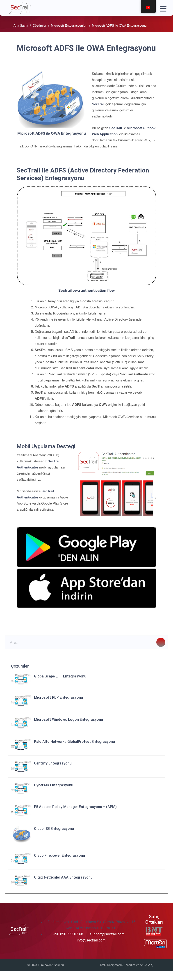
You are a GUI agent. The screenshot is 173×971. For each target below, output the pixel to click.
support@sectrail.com (107, 934)
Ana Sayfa (21, 25)
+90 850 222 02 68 (68, 934)
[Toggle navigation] (162, 8)
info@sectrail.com (91, 940)
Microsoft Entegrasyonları (69, 25)
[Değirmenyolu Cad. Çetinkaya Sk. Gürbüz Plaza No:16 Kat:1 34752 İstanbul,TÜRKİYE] (47, 922)
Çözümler (39, 25)
